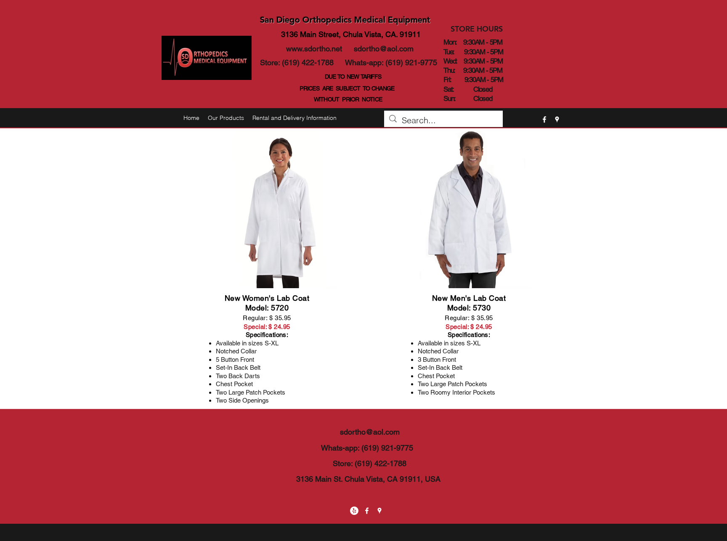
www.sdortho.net (314, 48)
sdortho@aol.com (384, 48)
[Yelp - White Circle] (354, 511)
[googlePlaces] (557, 119)
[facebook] (544, 119)
